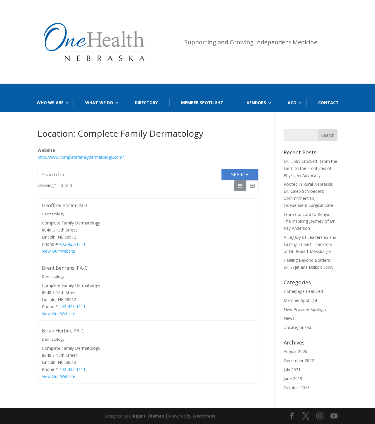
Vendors (256, 102)
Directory (146, 102)
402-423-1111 (72, 243)
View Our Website (58, 251)
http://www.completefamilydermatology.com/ (81, 157)
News (289, 318)
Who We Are (50, 102)
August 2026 (295, 351)
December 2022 (299, 360)
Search (240, 174)
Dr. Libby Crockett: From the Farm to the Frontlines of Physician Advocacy (310, 168)
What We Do (99, 102)
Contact (328, 102)
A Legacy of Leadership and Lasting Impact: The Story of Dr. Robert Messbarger (310, 244)
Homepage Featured (303, 291)
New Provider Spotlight (305, 309)
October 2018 (297, 387)
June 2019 (293, 378)
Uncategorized (297, 327)
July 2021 (292, 369)
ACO (292, 102)
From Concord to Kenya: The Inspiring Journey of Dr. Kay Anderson (309, 221)
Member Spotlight (202, 102)
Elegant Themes (146, 416)
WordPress (203, 416)
